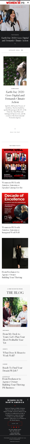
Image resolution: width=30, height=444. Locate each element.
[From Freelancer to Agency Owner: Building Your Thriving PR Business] (15, 253)
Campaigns (15, 88)
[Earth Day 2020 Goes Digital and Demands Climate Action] (15, 70)
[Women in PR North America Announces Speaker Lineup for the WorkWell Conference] (15, 164)
